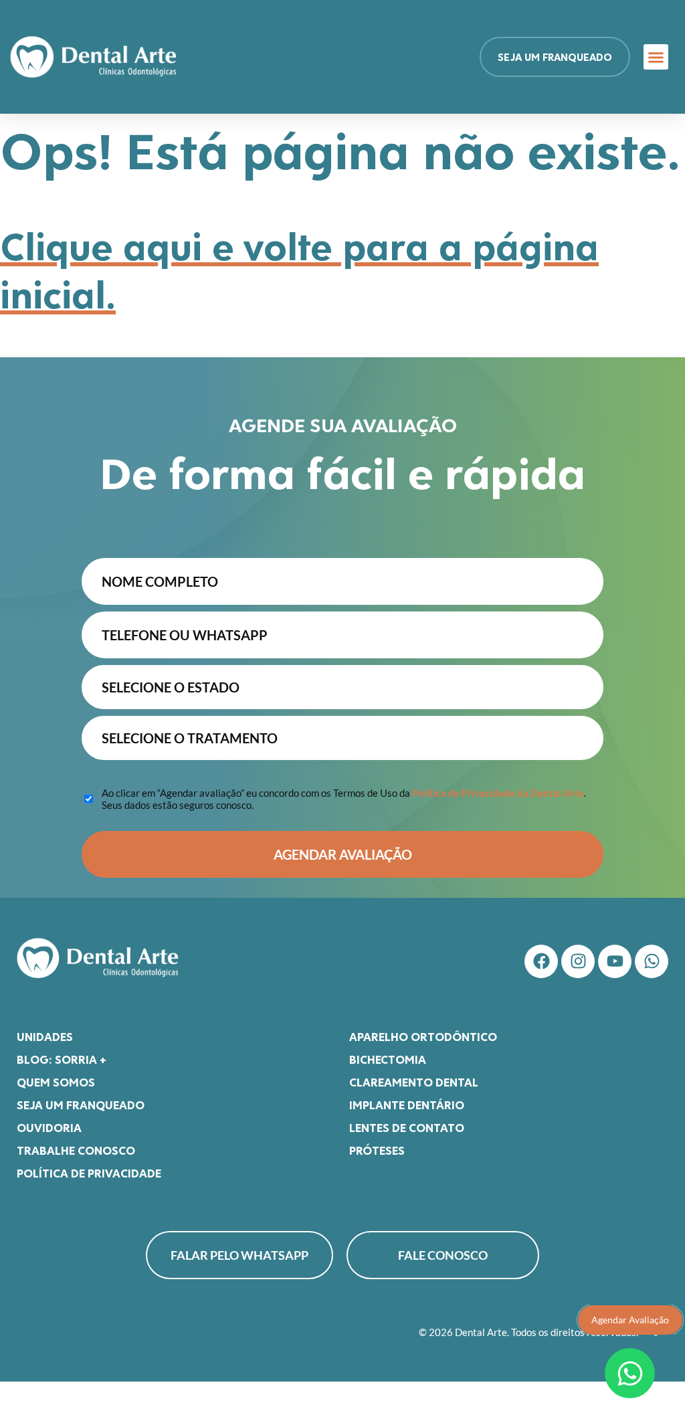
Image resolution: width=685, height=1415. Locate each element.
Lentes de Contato (406, 1127)
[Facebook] (541, 961)
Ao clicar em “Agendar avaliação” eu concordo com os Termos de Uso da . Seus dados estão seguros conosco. (344, 799)
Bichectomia (387, 1059)
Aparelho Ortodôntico (423, 1036)
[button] (656, 57)
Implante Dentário (406, 1104)
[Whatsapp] (651, 961)
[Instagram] (578, 961)
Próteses (377, 1150)
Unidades (45, 1036)
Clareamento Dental (413, 1081)
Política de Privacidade (89, 1172)
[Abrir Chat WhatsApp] (630, 1373)
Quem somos (56, 1081)
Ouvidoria (49, 1127)
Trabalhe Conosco (76, 1150)
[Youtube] (614, 961)
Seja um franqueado (80, 1104)
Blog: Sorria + (61, 1059)
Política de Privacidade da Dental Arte (498, 793)
